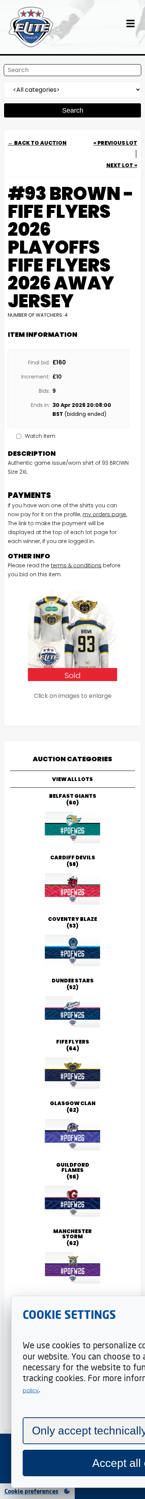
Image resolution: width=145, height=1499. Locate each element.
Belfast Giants (72, 799)
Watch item (40, 436)
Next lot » (121, 165)
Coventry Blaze (72, 922)
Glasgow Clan (73, 1107)
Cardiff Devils (72, 861)
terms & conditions (76, 565)
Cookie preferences (31, 1491)
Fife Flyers (72, 1045)
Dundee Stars (73, 984)
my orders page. (105, 514)
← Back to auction (37, 143)
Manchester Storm (72, 1237)
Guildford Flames (72, 1170)
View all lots (72, 779)
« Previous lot (115, 143)
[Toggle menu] (130, 27)
